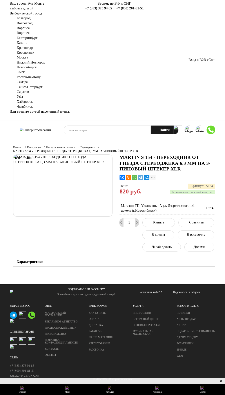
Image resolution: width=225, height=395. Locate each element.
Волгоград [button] (25, 23)
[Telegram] (140, 177)
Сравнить (196, 222)
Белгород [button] (24, 18)
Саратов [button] (23, 92)
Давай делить (162, 247)
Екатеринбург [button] (27, 38)
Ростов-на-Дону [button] (29, 77)
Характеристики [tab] (30, 262)
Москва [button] (22, 57)
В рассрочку (196, 234)
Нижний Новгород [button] (31, 62)
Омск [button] (21, 72)
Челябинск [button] (25, 106)
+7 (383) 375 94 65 (22, 365)
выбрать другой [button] (21, 8)
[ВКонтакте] (122, 177)
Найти (165, 130)
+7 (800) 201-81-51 (22, 370)
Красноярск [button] (25, 52)
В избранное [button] (25, 158)
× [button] (221, 380)
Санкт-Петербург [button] (30, 87)
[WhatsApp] (134, 177)
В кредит (158, 234)
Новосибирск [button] (27, 67)
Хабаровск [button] (25, 101)
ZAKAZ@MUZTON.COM (24, 375)
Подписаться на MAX (150, 292)
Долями (199, 247)
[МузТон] (35, 130)
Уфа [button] (20, 96)
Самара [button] (22, 82)
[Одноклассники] (128, 177)
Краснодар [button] (25, 48)
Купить (158, 222)
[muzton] (178, 130)
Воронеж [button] (23, 28)
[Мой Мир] (146, 177)
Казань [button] (22, 42)
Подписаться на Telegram (186, 292)
